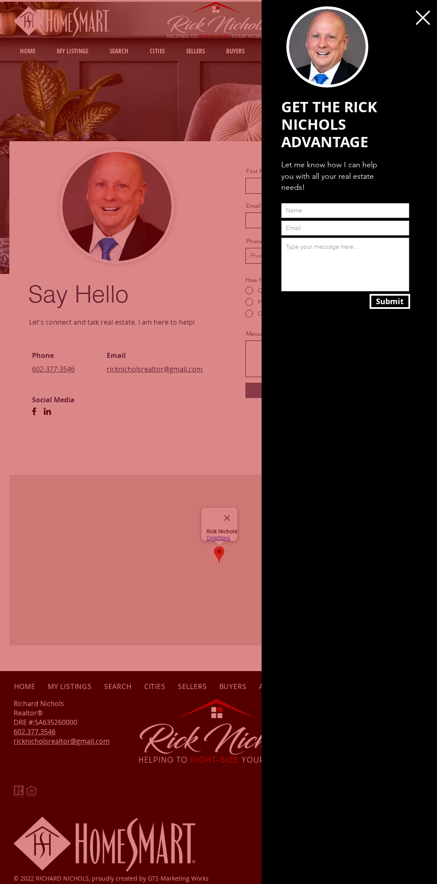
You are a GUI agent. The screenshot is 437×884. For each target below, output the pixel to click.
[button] (423, 18)
